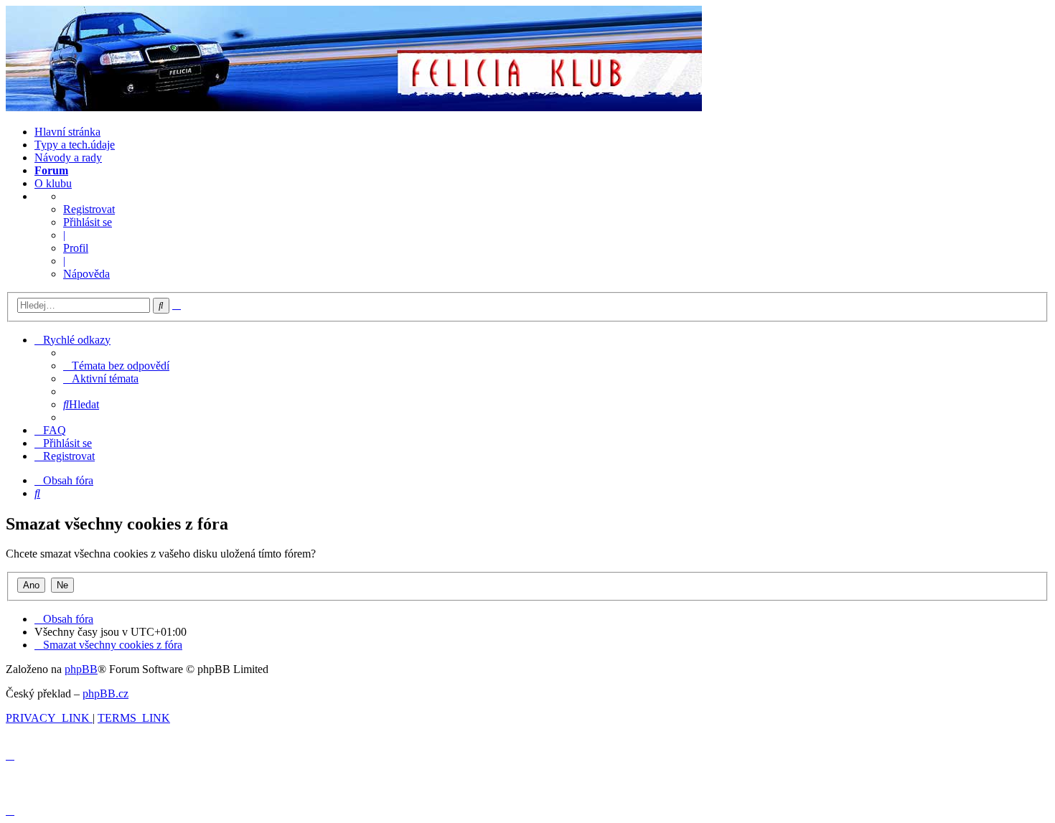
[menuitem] (116, 365)
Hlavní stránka (67, 132)
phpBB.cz (105, 693)
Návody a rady (68, 157)
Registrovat (89, 209)
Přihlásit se (87, 222)
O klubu (53, 183)
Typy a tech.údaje (74, 144)
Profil (75, 248)
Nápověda (86, 274)
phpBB (81, 669)
